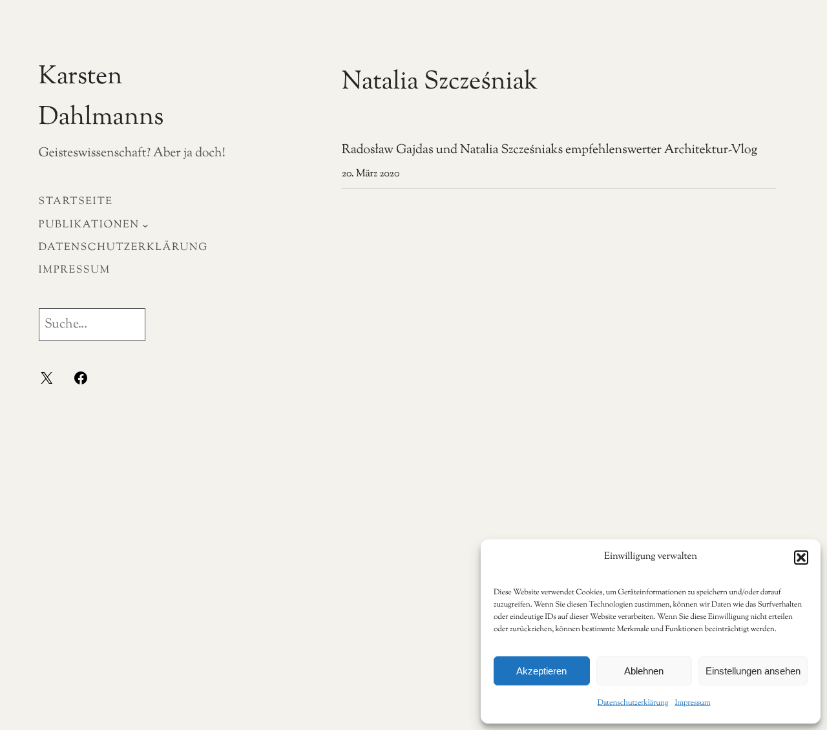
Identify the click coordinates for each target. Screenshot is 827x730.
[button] (801, 557)
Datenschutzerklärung (633, 703)
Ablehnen (644, 670)
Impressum (692, 703)
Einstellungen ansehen (753, 670)
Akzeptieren (541, 670)
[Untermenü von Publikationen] (145, 225)
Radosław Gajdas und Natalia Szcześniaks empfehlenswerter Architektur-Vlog (549, 151)
